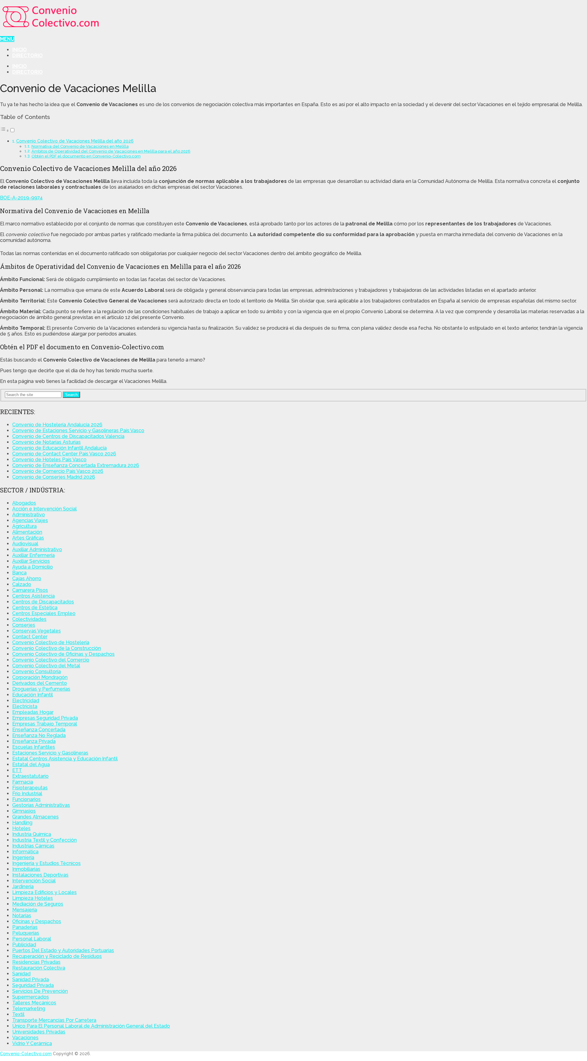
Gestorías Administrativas (41, 805)
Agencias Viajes (30, 520)
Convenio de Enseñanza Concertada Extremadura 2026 (75, 465)
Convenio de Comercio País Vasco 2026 (57, 471)
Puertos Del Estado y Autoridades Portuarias (63, 950)
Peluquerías (25, 933)
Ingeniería (23, 857)
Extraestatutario (30, 776)
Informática (25, 852)
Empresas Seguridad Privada (45, 718)
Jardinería (23, 886)
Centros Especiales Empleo (44, 613)
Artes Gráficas (28, 538)
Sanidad (21, 974)
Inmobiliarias (26, 869)
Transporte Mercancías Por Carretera (54, 1020)
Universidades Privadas (38, 1032)
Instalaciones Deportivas (40, 875)
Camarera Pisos (30, 590)
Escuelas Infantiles (33, 747)
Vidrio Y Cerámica (32, 1043)
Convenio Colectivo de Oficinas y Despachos (63, 654)
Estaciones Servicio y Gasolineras (50, 753)
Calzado (21, 584)
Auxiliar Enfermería (33, 555)
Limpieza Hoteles (32, 898)
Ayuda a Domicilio (32, 567)
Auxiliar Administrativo (37, 549)
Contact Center (29, 637)
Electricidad (25, 700)
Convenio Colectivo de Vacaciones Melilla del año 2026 (75, 140)
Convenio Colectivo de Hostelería (50, 642)
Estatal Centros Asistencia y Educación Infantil (65, 759)
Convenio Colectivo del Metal (46, 666)
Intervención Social (34, 881)
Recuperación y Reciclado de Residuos (57, 956)
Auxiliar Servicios (31, 561)
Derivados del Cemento (39, 683)
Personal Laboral (31, 939)
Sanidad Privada (30, 979)
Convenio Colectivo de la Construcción (56, 648)
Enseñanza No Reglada (39, 735)
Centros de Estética (34, 607)
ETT (17, 770)
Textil (18, 1014)
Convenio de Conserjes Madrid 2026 (53, 477)
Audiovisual (25, 544)
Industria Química (31, 834)
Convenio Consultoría (36, 671)
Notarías (21, 915)
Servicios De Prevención (40, 991)
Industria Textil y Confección (44, 840)
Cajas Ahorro (26, 578)
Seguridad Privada (33, 985)
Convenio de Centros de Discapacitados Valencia (68, 436)
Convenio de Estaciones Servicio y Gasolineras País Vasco (78, 430)
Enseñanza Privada (34, 741)
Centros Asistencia (33, 596)
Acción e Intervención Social (44, 509)
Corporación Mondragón (40, 677)
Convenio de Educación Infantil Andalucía (59, 448)
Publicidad (24, 945)
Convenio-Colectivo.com (26, 1053)
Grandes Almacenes (35, 817)
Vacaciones (25, 1038)
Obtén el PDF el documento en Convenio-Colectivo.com (86, 156)
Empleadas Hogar (33, 712)
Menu (7, 39)
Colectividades (29, 619)
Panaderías (25, 927)
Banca (19, 573)
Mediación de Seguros (37, 904)
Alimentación (27, 532)
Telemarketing (28, 1008)
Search (71, 394)
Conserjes (23, 625)
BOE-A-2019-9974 (21, 198)
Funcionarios (26, 799)
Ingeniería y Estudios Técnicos (46, 863)
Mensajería (24, 910)
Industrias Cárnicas (33, 846)
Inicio (19, 50)
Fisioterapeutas (30, 788)
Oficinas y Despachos (36, 921)
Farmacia (22, 782)
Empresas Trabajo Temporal (44, 724)
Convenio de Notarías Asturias (46, 442)
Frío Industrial (27, 793)
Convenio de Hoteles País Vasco (49, 459)
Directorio (27, 55)
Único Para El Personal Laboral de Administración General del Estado (91, 1026)
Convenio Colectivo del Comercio (50, 660)
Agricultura (24, 526)
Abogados (24, 503)
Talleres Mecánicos (34, 1003)
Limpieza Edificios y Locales (44, 892)
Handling (22, 822)
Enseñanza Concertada (38, 730)
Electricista (24, 706)
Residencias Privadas (36, 962)
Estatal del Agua (31, 764)
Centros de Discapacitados (43, 602)
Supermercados (30, 997)
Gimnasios (24, 811)
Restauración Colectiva (38, 968)
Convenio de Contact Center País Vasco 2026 (64, 454)
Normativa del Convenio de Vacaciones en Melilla (80, 146)
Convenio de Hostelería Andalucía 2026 (57, 425)
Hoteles (21, 828)
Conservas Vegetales (36, 631)
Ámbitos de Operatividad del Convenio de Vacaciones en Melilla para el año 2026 (110, 151)
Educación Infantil (32, 695)
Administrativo (28, 515)
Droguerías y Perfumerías (41, 689)
